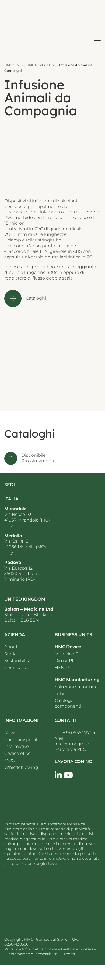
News (11, 732)
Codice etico (17, 753)
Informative (16, 746)
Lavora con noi (74, 761)
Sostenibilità (17, 660)
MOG (9, 760)
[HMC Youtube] (68, 775)
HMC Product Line (41, 65)
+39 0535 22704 (78, 732)
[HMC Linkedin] (58, 775)
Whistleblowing (21, 767)
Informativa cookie (39, 949)
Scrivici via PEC (70, 749)
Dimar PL (64, 660)
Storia (10, 653)
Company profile (22, 739)
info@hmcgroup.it (74, 743)
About (11, 646)
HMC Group (13, 65)
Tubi (59, 693)
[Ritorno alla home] (18, 29)
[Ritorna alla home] (36, 895)
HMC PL (63, 667)
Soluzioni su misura (75, 686)
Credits (68, 953)
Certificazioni (18, 667)
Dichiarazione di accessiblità (30, 953)
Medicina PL (68, 653)
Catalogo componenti (68, 703)
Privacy (11, 949)
